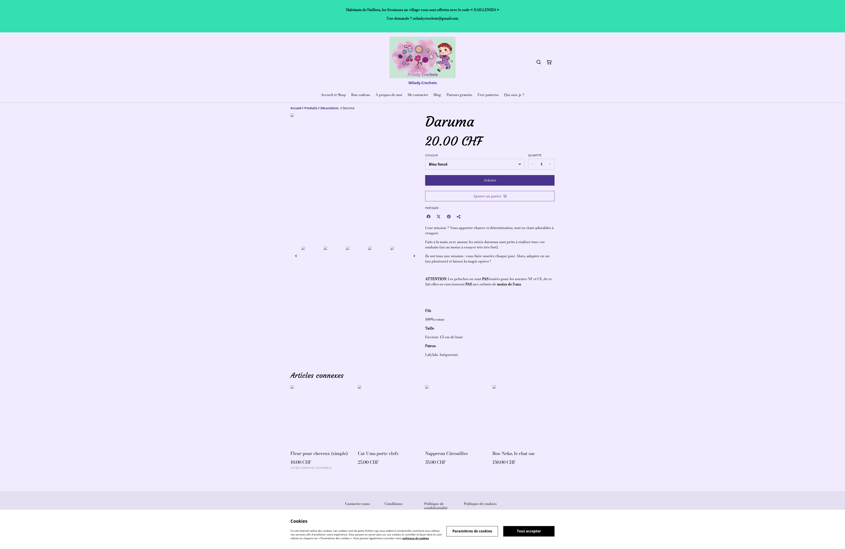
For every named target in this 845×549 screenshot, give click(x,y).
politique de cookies (415, 538)
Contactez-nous (357, 503)
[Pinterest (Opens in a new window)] (448, 216)
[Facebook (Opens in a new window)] (428, 216)
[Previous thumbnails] (295, 255)
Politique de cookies (480, 503)
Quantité (535, 155)
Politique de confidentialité (436, 505)
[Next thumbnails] (414, 255)
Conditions (393, 503)
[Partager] (459, 216)
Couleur (431, 155)
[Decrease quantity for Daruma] (532, 164)
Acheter (489, 180)
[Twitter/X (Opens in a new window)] (438, 216)
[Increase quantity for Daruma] (550, 164)
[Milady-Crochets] (422, 57)
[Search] (538, 62)
